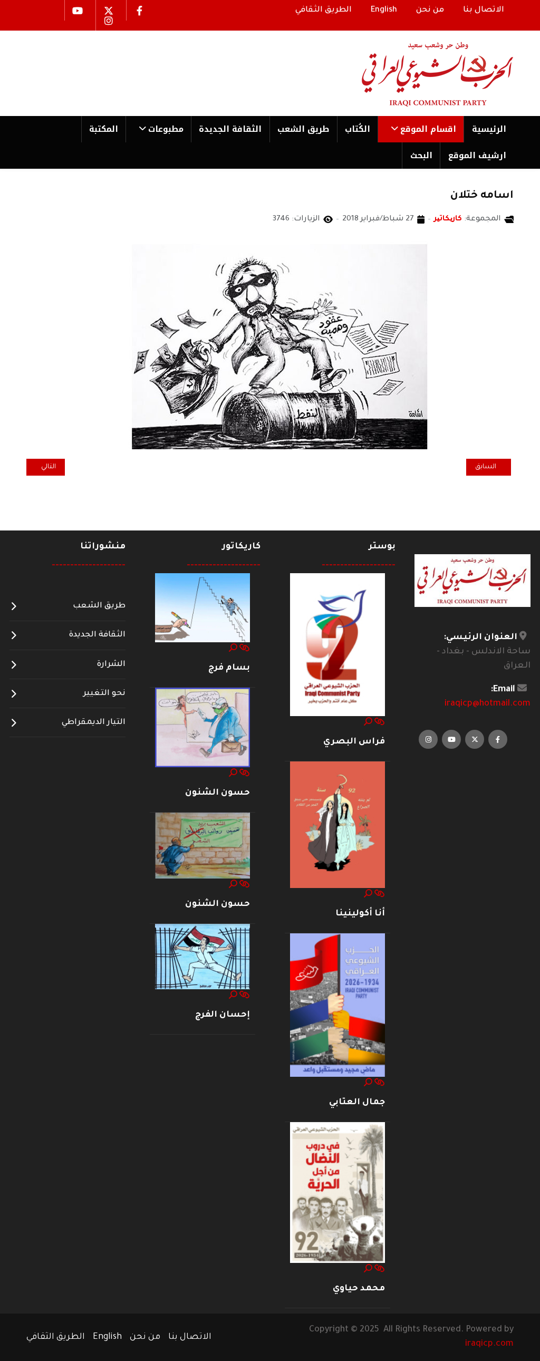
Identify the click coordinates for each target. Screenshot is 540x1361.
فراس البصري (354, 742)
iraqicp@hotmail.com (488, 704)
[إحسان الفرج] (202, 957)
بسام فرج (229, 668)
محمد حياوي (359, 1289)
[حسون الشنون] (202, 727)
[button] (421, 129)
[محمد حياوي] (337, 1193)
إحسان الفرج (222, 1015)
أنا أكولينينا (360, 914)
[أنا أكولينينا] (337, 825)
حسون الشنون (217, 793)
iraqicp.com (489, 1344)
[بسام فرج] (202, 608)
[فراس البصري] (337, 645)
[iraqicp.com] (422, 73)
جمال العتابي (357, 1102)
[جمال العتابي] (337, 1005)
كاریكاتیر (448, 219)
